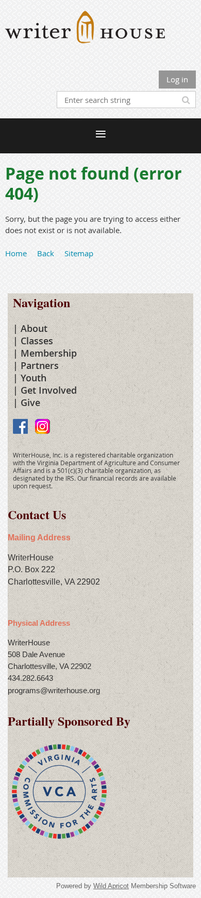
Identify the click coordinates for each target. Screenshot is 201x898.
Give (30, 402)
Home (16, 253)
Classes (37, 340)
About (34, 328)
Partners (40, 365)
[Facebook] (20, 426)
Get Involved (49, 390)
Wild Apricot (111, 886)
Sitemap (78, 253)
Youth (33, 378)
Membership (49, 353)
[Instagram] (42, 426)
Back (45, 253)
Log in (177, 79)
